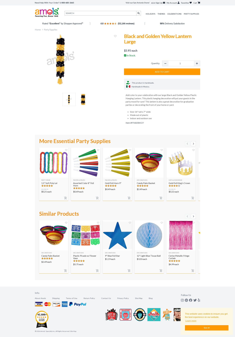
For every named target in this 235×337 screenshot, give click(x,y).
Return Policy (89, 298)
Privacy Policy (123, 298)
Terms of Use (71, 298)
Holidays (150, 14)
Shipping (56, 298)
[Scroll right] (193, 143)
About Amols (40, 298)
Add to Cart (162, 71)
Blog (151, 298)
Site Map (139, 298)
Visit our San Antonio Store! (138, 2)
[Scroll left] (187, 143)
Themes (161, 14)
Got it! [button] (207, 328)
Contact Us (106, 298)
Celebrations (174, 14)
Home (38, 29)
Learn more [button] (190, 321)
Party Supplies (191, 14)
